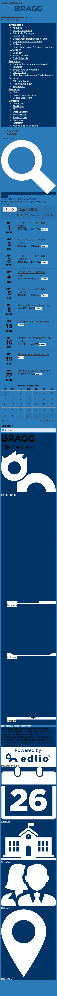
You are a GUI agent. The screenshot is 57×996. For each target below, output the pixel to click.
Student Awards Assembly (33, 354)
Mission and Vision (22, 30)
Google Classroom (22, 97)
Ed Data (17, 44)
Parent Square (20, 117)
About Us (17, 27)
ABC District (13, 130)
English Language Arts (24, 95)
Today (4, 420)
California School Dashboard (27, 41)
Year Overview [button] (32, 215)
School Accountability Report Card (30, 38)
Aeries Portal (19, 114)
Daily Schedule (20, 58)
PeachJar (12, 133)
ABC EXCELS (19, 72)
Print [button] (19, 215)
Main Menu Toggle (10, 19)
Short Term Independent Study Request (33, 75)
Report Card (19, 86)
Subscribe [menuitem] (49, 215)
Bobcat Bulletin (20, 36)
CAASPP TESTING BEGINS (34, 321)
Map (15, 109)
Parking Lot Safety (22, 83)
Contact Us (18, 103)
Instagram (18, 123)
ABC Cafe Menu (21, 81)
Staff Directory (20, 112)
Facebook (18, 120)
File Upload (18, 106)
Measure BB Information (25, 125)
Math (15, 92)
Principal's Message (23, 33)
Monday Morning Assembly (34, 305)
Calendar (17, 52)
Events (8, 430)
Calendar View (48, 420)
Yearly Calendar (20, 55)
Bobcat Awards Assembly (26, 69)
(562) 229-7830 (17, 201)
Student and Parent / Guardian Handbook (33, 47)
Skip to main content (11, 2)
